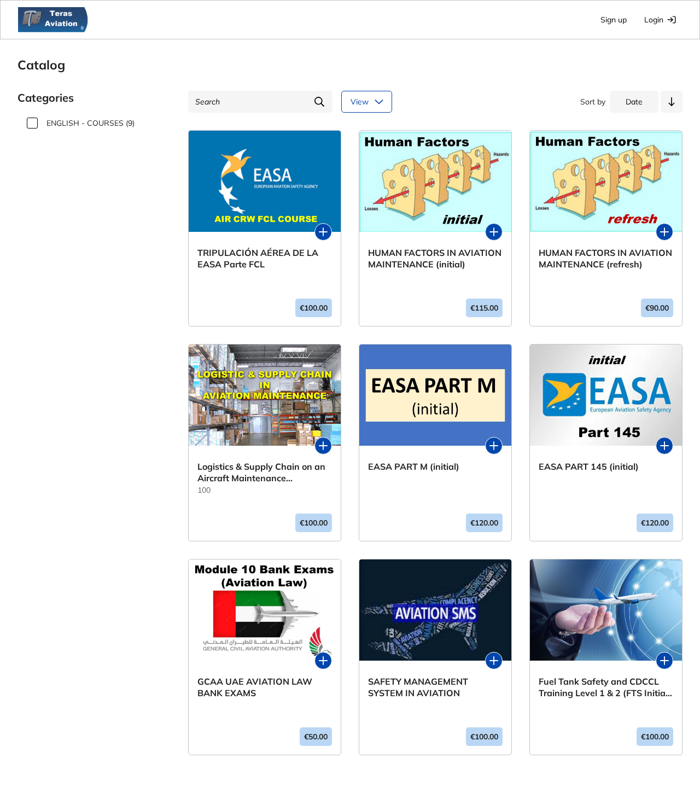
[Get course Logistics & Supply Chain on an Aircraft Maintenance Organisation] (323, 445)
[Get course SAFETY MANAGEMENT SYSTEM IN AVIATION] (494, 660)
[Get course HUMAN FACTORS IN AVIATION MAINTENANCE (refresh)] (664, 232)
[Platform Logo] (53, 19)
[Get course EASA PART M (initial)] (494, 445)
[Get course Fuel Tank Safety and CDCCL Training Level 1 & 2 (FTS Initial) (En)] (664, 660)
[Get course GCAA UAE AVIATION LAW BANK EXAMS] (323, 660)
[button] (671, 102)
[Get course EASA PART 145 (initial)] (664, 445)
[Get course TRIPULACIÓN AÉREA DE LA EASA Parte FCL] (323, 232)
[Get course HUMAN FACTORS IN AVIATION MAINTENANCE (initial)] (494, 232)
